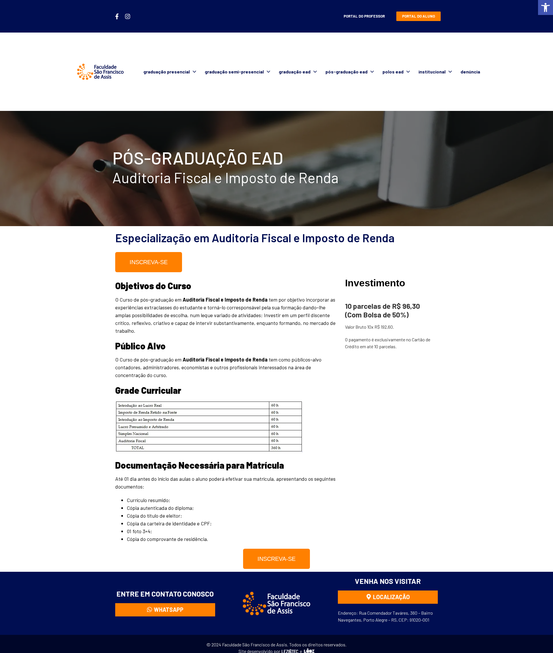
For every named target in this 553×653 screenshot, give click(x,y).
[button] (545, 7)
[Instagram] (127, 16)
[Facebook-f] (117, 16)
